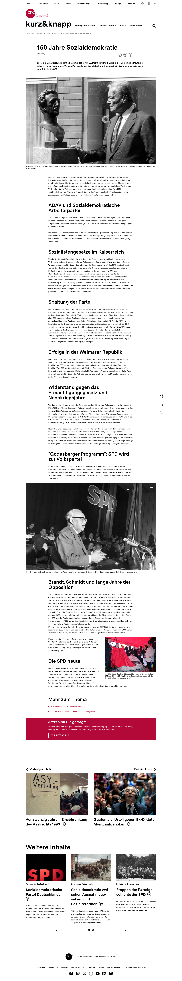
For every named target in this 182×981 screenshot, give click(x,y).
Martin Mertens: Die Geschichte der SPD (68, 706)
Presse (101, 967)
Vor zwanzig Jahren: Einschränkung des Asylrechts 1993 (56, 822)
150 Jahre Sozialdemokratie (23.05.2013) (77, 33)
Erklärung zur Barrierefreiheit (134, 967)
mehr (131, 4)
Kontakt (92, 967)
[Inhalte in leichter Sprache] (142, 4)
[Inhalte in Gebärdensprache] (149, 4)
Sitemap (64, 967)
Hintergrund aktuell (43, 33)
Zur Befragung (60, 735)
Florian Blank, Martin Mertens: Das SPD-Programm (73, 712)
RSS (84, 967)
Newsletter (75, 967)
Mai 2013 (57, 33)
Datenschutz (53, 967)
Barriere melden (113, 967)
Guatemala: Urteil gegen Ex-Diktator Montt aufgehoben (125, 822)
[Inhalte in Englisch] (155, 4)
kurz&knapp (30, 33)
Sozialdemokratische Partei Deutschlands (44, 892)
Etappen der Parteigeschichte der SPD (135, 892)
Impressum (40, 967)
